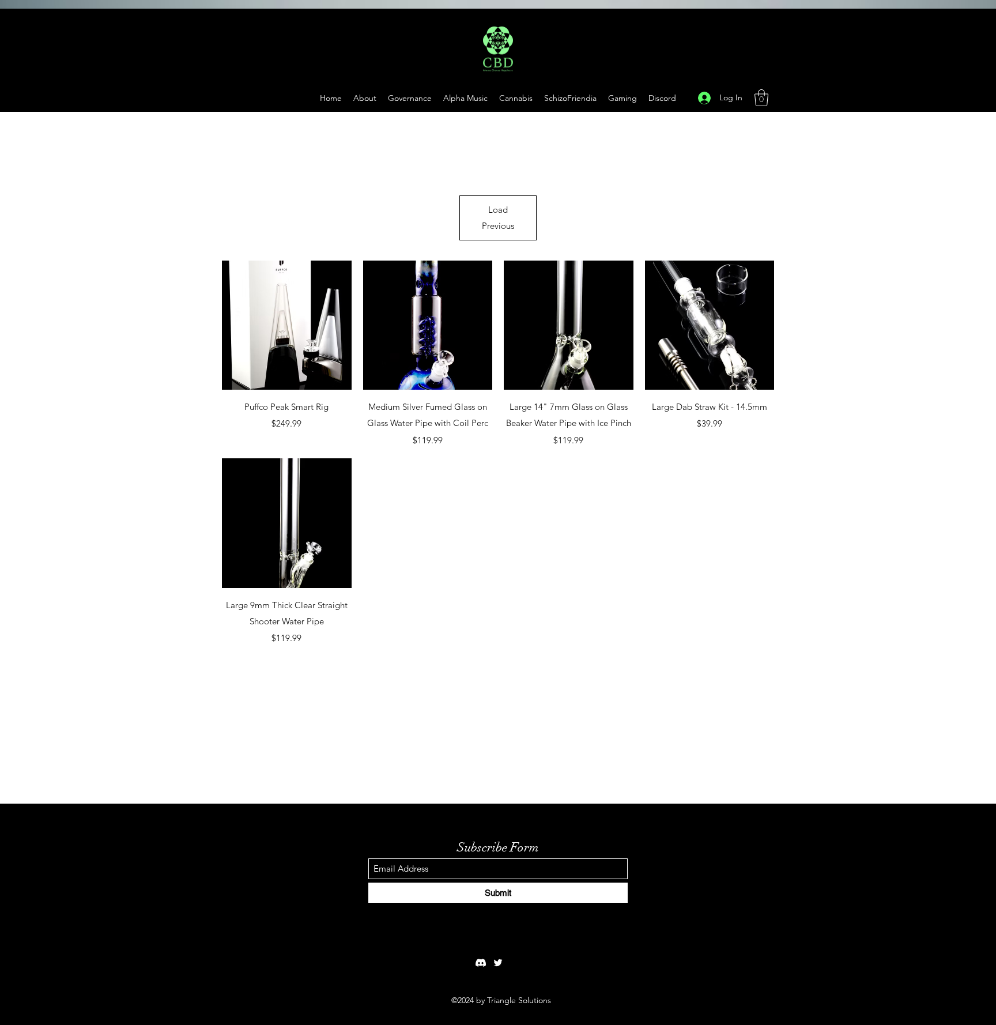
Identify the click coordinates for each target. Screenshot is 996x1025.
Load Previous (498, 217)
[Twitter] (498, 963)
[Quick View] (287, 325)
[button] (622, 98)
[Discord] (480, 963)
